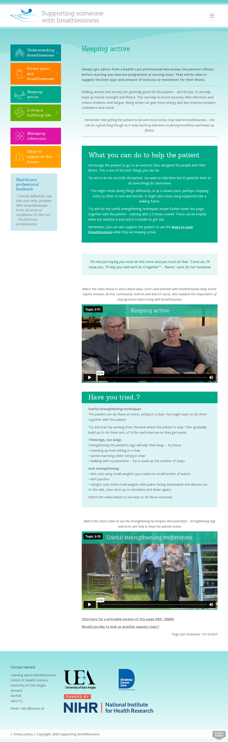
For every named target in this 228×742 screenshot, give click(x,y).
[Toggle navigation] (212, 16)
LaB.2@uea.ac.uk (32, 708)
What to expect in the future (39, 156)
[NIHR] (108, 703)
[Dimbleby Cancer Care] (127, 679)
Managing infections (36, 136)
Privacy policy (23, 734)
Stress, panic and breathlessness (40, 73)
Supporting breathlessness (80, 734)
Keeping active (34, 94)
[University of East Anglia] (80, 679)
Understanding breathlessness (40, 52)
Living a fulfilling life (39, 112)
